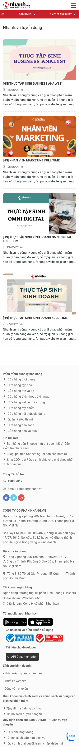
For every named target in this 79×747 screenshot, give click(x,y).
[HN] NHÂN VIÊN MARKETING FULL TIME (31, 160)
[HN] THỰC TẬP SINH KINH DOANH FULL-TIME (35, 318)
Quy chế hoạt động (20, 732)
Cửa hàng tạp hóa (19, 385)
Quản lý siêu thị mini (21, 419)
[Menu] (73, 5)
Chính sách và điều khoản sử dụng (29, 630)
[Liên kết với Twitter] (13, 497)
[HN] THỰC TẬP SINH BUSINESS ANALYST (32, 83)
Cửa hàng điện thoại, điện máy (28, 396)
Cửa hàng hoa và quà (22, 431)
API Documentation (23, 657)
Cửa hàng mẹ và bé (20, 391)
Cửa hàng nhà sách (20, 425)
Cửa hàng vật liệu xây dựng (26, 402)
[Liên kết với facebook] (6, 497)
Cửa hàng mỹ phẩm (21, 408)
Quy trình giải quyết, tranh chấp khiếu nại (35, 743)
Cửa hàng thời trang (21, 379)
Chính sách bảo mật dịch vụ (26, 738)
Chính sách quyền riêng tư (24, 714)
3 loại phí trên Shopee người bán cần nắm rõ (37, 454)
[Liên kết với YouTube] (21, 497)
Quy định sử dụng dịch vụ (24, 708)
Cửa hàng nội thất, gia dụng (26, 414)
